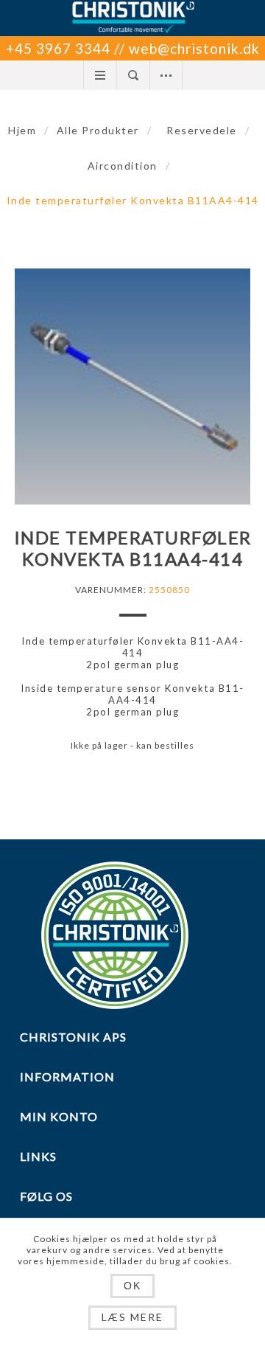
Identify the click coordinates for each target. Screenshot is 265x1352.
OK (132, 1286)
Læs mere (132, 1317)
